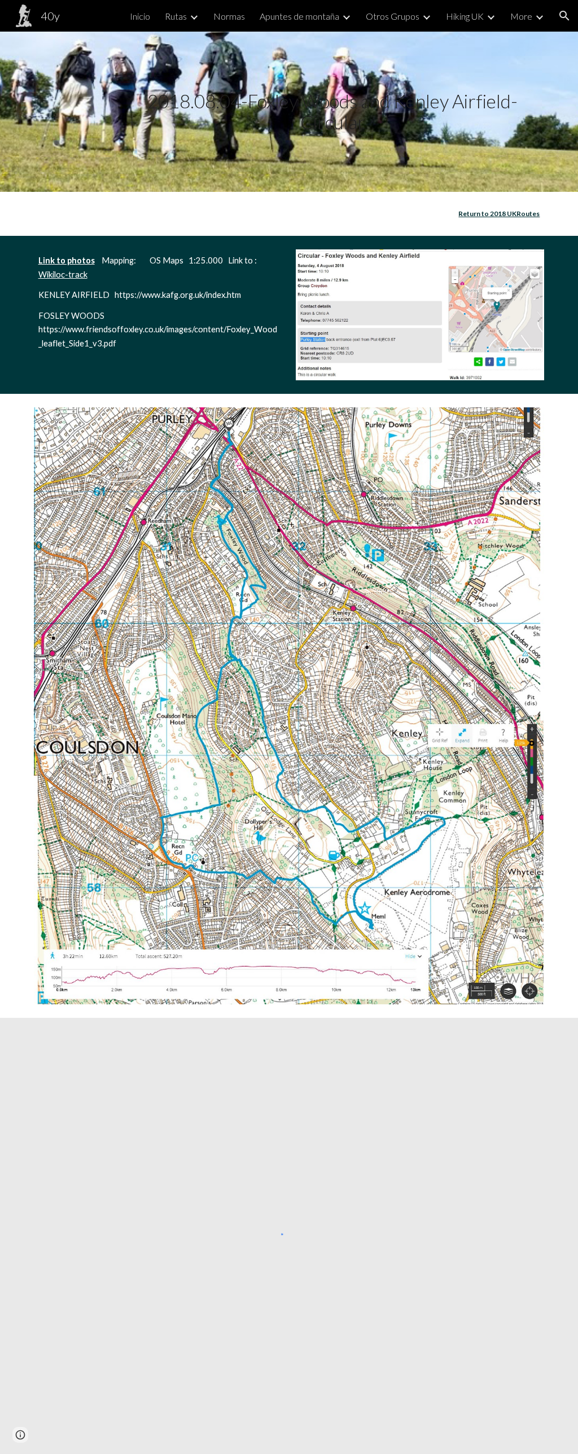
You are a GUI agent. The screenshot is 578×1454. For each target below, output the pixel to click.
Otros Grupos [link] (392, 16)
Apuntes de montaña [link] (299, 16)
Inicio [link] (140, 16)
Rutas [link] (176, 16)
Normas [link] (229, 16)
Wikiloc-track (62, 274)
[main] (332, 111)
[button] (564, 15)
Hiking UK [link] (465, 16)
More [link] (521, 16)
